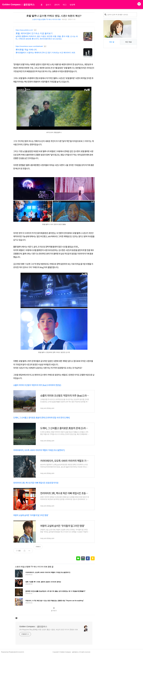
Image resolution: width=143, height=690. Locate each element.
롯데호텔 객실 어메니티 (26, 49)
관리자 (57, 5)
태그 (64, 5)
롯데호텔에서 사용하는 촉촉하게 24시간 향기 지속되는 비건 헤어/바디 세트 (45, 53)
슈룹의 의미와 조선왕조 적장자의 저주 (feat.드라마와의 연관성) (37, 385)
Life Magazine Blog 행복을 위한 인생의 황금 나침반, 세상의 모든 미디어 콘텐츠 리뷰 (48, 629)
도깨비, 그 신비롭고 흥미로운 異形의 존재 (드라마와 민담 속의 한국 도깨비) (41, 417)
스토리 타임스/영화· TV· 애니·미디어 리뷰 (46, 19)
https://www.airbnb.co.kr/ (24, 30)
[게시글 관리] (29, 550)
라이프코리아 (20, 652)
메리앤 (64, 19)
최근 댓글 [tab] (128, 42)
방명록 (72, 5)
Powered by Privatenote (8, 652)
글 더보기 (54, 610)
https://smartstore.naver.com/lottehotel (29, 46)
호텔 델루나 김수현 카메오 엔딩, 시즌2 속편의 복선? (53, 15)
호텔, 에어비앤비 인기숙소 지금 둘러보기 (34, 33)
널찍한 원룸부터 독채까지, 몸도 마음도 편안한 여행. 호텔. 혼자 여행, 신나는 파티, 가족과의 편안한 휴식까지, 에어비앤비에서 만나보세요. (47, 37)
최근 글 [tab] (111, 42)
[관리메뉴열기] (139, 4)
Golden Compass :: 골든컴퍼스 (18, 4)
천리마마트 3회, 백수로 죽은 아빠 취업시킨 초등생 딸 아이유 (36, 482)
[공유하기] (24, 550)
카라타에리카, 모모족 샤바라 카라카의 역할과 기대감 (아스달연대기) (39, 450)
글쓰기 (48, 5)
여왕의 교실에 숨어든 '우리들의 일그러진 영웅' (30, 515)
